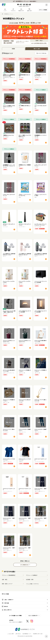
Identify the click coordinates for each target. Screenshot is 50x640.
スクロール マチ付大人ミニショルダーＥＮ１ (9, 341)
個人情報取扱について (27, 633)
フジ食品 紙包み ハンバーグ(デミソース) (40, 75)
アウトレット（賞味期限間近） (8, 575)
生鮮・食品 (4, 579)
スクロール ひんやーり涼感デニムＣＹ (25, 430)
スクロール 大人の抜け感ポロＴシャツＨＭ (41, 341)
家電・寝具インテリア (7, 583)
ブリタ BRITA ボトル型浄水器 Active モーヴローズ (25, 254)
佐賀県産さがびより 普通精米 (25, 165)
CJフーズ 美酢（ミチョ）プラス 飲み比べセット (25, 136)
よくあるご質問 (11, 633)
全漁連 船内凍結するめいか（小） (24, 75)
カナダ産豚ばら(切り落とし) (24, 105)
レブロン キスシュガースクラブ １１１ (41, 165)
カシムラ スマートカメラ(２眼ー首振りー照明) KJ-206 (9, 311)
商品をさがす (21, 10)
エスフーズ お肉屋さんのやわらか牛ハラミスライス (9, 106)
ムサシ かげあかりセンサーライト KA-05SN (25, 311)
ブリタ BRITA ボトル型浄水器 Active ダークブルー (9, 254)
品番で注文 (29, 10)
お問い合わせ (18, 633)
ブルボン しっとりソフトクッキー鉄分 (41, 195)
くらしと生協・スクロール (32, 583)
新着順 (13, 48)
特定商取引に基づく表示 (37, 633)
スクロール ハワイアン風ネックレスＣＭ (41, 400)
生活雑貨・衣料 (29, 579)
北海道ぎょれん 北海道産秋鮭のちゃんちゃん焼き (9, 75)
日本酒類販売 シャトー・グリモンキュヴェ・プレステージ (9, 165)
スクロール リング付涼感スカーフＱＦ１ (25, 370)
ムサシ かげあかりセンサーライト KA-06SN (41, 311)
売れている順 (37, 48)
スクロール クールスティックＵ (41, 459)
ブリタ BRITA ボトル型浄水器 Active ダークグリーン (41, 254)
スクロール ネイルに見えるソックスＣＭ (25, 400)
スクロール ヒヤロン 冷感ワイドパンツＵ (41, 489)
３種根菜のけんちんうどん (8, 135)
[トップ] (2, 13)
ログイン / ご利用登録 (43, 9)
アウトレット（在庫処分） (32, 575)
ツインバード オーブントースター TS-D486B (41, 282)
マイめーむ (13, 10)
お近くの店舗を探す (33, 615)
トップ (5, 10)
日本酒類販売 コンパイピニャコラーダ (41, 136)
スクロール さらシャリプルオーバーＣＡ (9, 459)
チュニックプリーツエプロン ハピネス (9, 282)
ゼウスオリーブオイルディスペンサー (9, 224)
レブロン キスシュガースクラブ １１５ (9, 195)
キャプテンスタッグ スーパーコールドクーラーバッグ (41, 224)
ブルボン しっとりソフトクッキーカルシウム (25, 195)
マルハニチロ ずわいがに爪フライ (41, 106)
